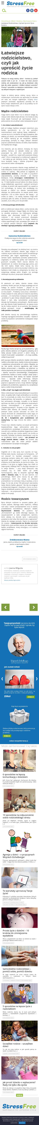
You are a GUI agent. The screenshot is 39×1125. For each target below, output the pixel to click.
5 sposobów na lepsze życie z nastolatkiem (17, 1007)
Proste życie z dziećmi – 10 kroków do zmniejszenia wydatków (16, 933)
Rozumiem (22, 1123)
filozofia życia (14, 902)
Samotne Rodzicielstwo (19, 236)
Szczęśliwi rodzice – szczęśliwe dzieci (18, 1045)
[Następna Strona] (33, 607)
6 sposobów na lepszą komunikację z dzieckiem (15, 775)
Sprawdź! (19, 242)
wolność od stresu (8, 904)
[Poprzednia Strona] (5, 607)
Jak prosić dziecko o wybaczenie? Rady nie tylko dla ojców (19, 1083)
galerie (5, 1053)
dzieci (36, 99)
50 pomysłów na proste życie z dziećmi (17, 571)
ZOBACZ (31, 697)
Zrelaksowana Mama (19, 539)
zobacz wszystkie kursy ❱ (18, 741)
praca (21, 902)
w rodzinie (6, 980)
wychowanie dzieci (29, 559)
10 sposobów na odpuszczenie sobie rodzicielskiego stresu (18, 816)
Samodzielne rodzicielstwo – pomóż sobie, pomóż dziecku (17, 970)
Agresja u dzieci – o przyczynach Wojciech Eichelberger (19, 856)
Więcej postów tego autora (12, 580)
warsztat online (15, 980)
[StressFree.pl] (16, 4)
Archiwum (6, 902)
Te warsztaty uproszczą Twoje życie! (17, 892)
